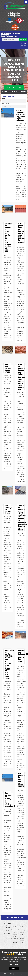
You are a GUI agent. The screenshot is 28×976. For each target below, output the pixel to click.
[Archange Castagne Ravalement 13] (14, 5)
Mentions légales (19, 974)
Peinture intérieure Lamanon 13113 (22, 939)
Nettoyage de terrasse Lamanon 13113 (8, 927)
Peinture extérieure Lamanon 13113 (8, 935)
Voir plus (14, 968)
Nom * (4, 98)
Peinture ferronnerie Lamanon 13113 (22, 931)
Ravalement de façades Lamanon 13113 (15, 932)
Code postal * (6, 103)
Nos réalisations (14, 88)
